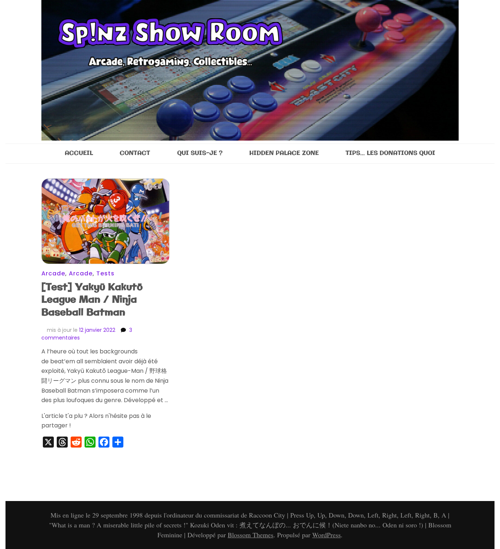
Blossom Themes (250, 534)
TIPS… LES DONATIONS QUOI (390, 153)
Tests (105, 273)
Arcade (53, 273)
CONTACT (135, 153)
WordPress (326, 534)
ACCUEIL (79, 153)
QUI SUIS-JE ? (200, 153)
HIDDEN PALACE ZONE (284, 153)
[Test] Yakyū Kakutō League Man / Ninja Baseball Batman (92, 300)
